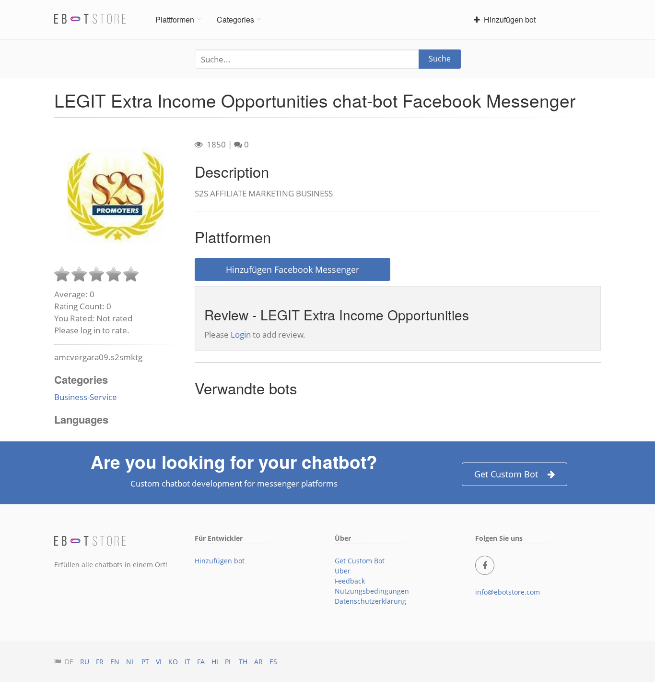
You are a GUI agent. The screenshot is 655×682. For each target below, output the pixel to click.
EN (114, 661)
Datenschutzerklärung (370, 601)
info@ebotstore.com (507, 592)
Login (241, 334)
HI (214, 661)
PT (145, 661)
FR (100, 661)
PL (228, 661)
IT (187, 661)
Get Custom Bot (506, 474)
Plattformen (174, 19)
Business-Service (85, 396)
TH (243, 661)
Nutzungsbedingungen (372, 591)
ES (273, 661)
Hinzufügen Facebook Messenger (292, 269)
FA (201, 661)
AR (258, 661)
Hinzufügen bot (508, 19)
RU (84, 661)
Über (343, 570)
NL (130, 661)
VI (159, 661)
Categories (235, 19)
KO (173, 661)
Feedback (350, 580)
